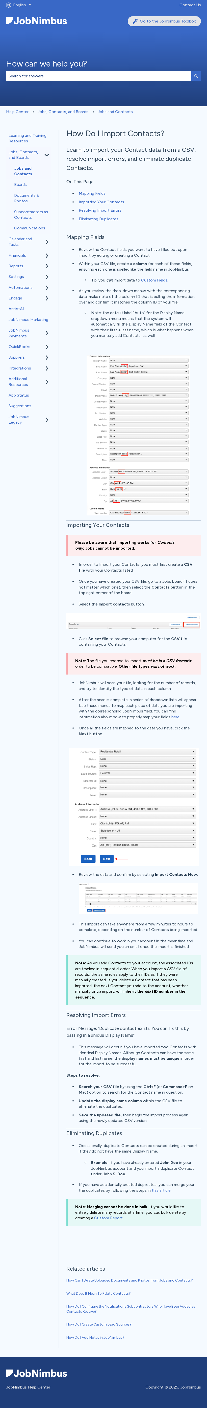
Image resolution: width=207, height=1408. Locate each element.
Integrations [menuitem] (20, 368)
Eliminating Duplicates (98, 218)
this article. (161, 1190)
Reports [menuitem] (16, 266)
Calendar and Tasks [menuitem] (20, 241)
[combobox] (98, 76)
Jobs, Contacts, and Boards (63, 111)
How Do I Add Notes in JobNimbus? (95, 1337)
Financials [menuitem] (17, 255)
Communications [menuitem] (29, 228)
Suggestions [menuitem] (20, 405)
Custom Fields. (154, 280)
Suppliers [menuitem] (17, 357)
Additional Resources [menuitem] (18, 381)
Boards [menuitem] (20, 184)
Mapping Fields (92, 193)
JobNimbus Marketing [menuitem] (28, 319)
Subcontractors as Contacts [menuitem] (31, 214)
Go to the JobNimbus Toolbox (168, 21)
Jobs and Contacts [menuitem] (23, 171)
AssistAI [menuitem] (16, 308)
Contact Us (190, 5)
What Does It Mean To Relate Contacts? (98, 1293)
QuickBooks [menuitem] (19, 346)
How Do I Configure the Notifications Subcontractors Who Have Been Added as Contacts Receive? (130, 1309)
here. (175, 716)
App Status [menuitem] (19, 395)
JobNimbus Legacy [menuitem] (19, 419)
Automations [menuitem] (21, 287)
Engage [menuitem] (15, 298)
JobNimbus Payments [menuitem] (19, 333)
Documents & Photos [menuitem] (26, 198)
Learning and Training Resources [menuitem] (27, 138)
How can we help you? (46, 64)
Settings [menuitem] (16, 276)
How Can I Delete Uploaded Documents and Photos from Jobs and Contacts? (129, 1280)
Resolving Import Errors (100, 210)
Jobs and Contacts (115, 111)
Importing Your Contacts (101, 202)
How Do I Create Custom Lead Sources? (99, 1324)
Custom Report (108, 1218)
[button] (47, 152)
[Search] (196, 76)
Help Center (17, 111)
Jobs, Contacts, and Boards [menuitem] (23, 154)
